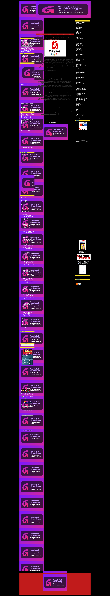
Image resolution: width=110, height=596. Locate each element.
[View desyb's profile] (29, 415)
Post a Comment (40, 129)
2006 (24, 329)
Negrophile (78, 58)
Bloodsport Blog (79, 109)
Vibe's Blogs (78, 108)
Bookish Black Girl (79, 104)
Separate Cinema (79, 39)
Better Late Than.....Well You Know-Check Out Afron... (28, 242)
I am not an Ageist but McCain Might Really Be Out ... (28, 276)
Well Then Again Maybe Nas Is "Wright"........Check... (28, 227)
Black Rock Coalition (80, 59)
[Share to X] (53, 122)
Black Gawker (78, 55)
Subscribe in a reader (81, 277)
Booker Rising (78, 78)
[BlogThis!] (52, 122)
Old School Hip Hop (80, 34)
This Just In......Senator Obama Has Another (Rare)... (27, 218)
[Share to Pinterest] (55, 122)
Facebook (57, 34)
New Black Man (79, 27)
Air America (78, 53)
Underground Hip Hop (80, 36)
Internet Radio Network (80, 100)
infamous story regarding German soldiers (48, 114)
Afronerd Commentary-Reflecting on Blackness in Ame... (28, 268)
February (25, 324)
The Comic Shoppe (79, 105)
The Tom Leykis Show (80, 45)
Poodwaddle (78, 103)
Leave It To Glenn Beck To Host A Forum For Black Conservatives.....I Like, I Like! (27, 125)
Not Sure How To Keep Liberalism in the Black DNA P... (28, 297)
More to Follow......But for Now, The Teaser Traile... (28, 225)
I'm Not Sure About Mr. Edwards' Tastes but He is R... (28, 235)
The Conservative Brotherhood (82, 92)
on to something (57, 66)
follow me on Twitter (30, 105)
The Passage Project (80, 114)
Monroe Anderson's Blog (80, 110)
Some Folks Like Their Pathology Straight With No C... (28, 315)
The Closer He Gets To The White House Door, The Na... (28, 279)
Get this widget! (27, 388)
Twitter (64, 34)
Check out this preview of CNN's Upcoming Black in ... (28, 307)
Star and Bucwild (79, 43)
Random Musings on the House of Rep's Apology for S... (28, 222)
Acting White (78, 82)
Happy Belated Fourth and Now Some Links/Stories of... (28, 304)
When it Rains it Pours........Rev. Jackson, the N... (28, 264)
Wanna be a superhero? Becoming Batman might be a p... (28, 271)
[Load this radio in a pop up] (32, 415)
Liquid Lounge (79, 56)
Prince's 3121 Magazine (80, 22)
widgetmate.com (78, 141)
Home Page (40, 34)
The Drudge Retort (79, 49)
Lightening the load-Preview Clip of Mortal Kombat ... (28, 274)
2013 (24, 198)
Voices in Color (79, 94)
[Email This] (51, 122)
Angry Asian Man (79, 29)
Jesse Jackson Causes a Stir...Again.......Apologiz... (28, 295)
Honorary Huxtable (79, 118)
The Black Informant (80, 90)
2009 (24, 204)
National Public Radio (80, 54)
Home (55, 145)
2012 (24, 200)
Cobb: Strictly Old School (80, 93)
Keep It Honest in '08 (80, 113)
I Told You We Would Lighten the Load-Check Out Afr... (28, 262)
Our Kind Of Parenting (80, 71)
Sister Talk (78, 24)
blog (82, 266)
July (24, 214)
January (25, 325)
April (24, 321)
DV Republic (78, 33)
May (24, 320)
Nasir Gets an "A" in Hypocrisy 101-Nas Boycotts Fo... (28, 248)
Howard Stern (78, 44)
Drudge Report (79, 48)
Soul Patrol (78, 37)
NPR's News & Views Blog (81, 89)
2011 (24, 201)
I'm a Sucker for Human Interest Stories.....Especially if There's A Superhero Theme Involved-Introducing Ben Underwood (27, 149)
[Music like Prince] (27, 406)
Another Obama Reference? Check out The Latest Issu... (28, 290)
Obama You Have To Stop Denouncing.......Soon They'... (28, 285)
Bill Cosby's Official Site (80, 99)
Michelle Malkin (79, 50)
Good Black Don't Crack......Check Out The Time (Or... (28, 245)
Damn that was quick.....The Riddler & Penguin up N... (28, 216)
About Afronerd (49, 34)
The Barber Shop (79, 63)
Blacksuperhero (79, 23)
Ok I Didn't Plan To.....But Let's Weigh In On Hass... (28, 259)
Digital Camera (87, 141)
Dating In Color (79, 26)
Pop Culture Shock (79, 31)
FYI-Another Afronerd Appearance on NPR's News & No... (28, 253)
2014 (24, 197)
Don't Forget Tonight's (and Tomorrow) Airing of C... (28, 250)
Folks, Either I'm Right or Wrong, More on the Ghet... (28, 313)
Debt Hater (78, 60)
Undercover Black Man (80, 72)
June (24, 318)
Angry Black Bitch (79, 64)
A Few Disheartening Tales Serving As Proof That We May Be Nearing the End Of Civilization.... (27, 114)
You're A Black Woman (80, 115)
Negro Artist (78, 61)
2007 (24, 327)
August (24, 212)
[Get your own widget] (24, 415)
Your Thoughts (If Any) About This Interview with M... (28, 232)
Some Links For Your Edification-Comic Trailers (28, 240)
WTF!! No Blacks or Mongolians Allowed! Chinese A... (27, 256)
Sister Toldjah (78, 81)
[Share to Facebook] (54, 122)
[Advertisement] (24, 20)
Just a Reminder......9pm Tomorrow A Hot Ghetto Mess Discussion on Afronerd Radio (27, 122)
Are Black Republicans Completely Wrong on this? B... (28, 301)
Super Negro (78, 73)
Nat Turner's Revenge (80, 77)
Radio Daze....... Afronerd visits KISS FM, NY (28, 288)
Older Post (72, 145)
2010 (24, 203)
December (25, 207)
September (25, 211)
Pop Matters (78, 28)
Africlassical (78, 95)
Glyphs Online (79, 32)
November (25, 208)
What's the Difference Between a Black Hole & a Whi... (28, 282)
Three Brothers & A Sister (81, 88)
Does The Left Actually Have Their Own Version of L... (28, 238)
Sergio (49, 62)
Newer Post (39, 145)
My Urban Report (79, 76)
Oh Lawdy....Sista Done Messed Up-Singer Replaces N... (28, 310)
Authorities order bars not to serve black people (45, 120)
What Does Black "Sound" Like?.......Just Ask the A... (28, 292)
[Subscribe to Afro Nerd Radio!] (33, 80)
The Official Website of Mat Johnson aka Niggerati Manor (83, 68)
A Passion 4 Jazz (79, 38)
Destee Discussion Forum (81, 83)
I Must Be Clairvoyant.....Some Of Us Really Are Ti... (28, 230)
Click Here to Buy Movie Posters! (83, 262)
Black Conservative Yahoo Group (82, 98)
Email (70, 34)
